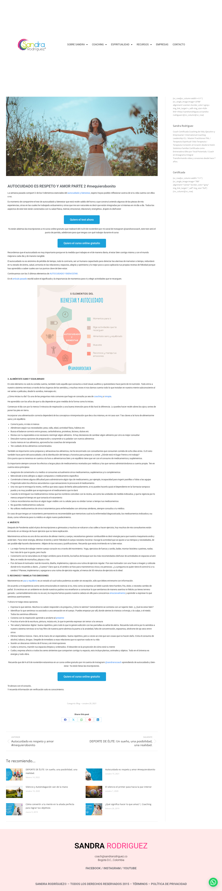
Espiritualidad (120, 44)
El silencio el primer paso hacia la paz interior (128, 786)
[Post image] (14, 774)
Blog (78, 703)
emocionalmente (117, 593)
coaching (98, 396)
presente (60, 618)
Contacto (179, 44)
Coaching (98, 44)
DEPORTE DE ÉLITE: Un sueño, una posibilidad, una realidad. (51, 771)
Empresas (162, 44)
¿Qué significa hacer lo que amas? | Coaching (128, 804)
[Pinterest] (89, 719)
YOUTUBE (130, 868)
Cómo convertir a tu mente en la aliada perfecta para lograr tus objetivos (50, 806)
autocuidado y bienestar (79, 193)
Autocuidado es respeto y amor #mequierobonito (130, 769)
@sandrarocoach (113, 662)
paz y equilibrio (30, 580)
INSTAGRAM (112, 868)
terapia (108, 396)
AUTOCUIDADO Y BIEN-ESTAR (64, 273)
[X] (73, 719)
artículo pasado (19, 279)
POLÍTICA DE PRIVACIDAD (169, 884)
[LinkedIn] (98, 719)
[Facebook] (65, 719)
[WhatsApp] (81, 719)
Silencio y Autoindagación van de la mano (47, 786)
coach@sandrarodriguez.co (111, 856)
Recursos (143, 44)
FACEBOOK (93, 868)
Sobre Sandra (76, 44)
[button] (213, 882)
